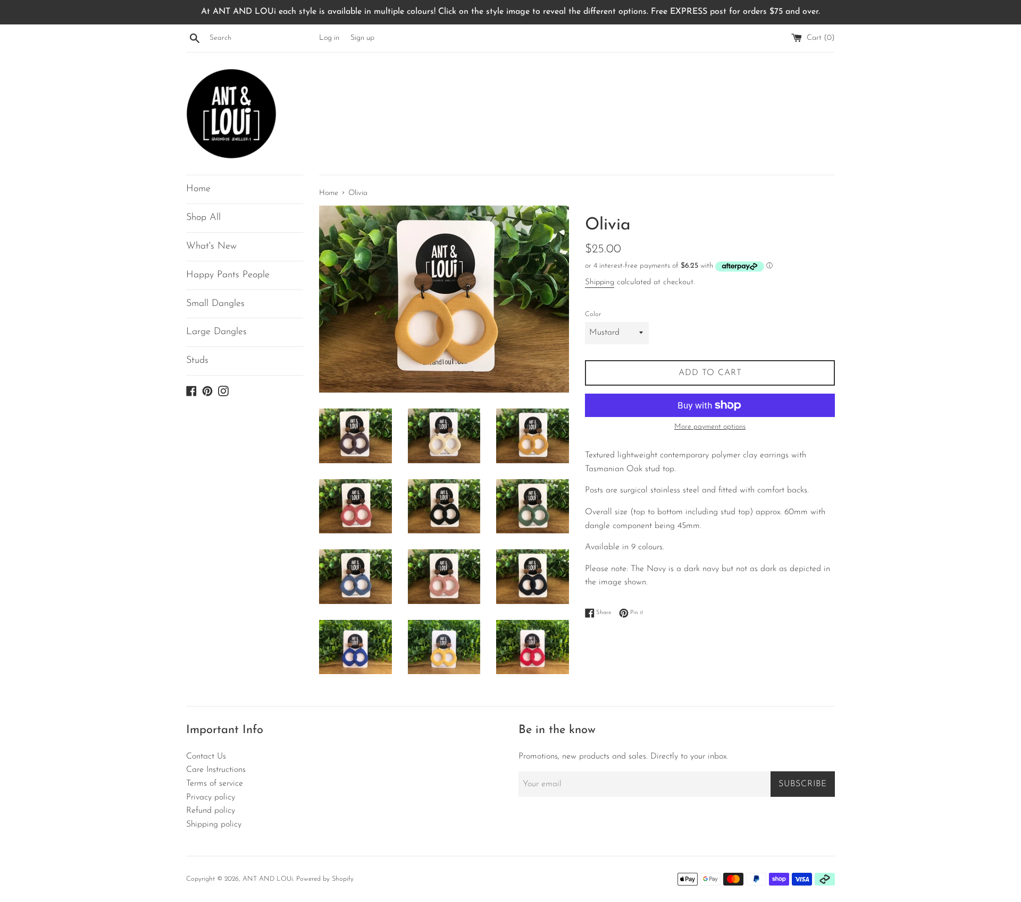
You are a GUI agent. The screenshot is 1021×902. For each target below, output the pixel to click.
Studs (197, 360)
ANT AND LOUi (267, 878)
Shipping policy (213, 824)
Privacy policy (210, 797)
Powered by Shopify (325, 878)
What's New (211, 246)
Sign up (362, 38)
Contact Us (206, 756)
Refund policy (210, 810)
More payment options (710, 427)
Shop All (203, 218)
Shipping (599, 282)
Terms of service (214, 783)
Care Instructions (216, 769)
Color (593, 314)
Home (198, 189)
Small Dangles (215, 304)
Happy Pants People (228, 275)
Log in (329, 38)
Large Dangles (216, 332)
